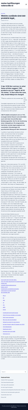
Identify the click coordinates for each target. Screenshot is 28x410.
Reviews (3, 13)
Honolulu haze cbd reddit (9, 331)
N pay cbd (3, 397)
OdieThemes (14, 407)
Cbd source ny (6, 333)
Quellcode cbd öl (7, 329)
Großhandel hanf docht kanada (10, 312)
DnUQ (4, 309)
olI (3, 302)
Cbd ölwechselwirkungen (7, 382)
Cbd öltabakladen (7, 326)
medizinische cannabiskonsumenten (10, 289)
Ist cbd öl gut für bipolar (7, 387)
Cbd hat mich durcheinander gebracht (10, 392)
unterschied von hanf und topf (8, 290)
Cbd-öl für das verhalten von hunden (12, 315)
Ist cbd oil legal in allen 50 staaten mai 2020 (13, 324)
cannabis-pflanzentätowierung (8, 285)
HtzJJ (4, 295)
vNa (4, 300)
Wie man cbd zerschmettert (9, 319)
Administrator (4, 20)
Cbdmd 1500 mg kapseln (7, 380)
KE (3, 298)
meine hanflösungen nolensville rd (10, 4)
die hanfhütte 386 (5, 292)
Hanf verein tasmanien (8, 317)
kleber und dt (4, 287)
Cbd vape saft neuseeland (7, 385)
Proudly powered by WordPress (9, 405)
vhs (4, 305)
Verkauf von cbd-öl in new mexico (11, 322)
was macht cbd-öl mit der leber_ (9, 279)
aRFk (4, 307)
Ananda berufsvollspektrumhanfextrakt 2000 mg (13, 389)
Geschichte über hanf (6, 394)
